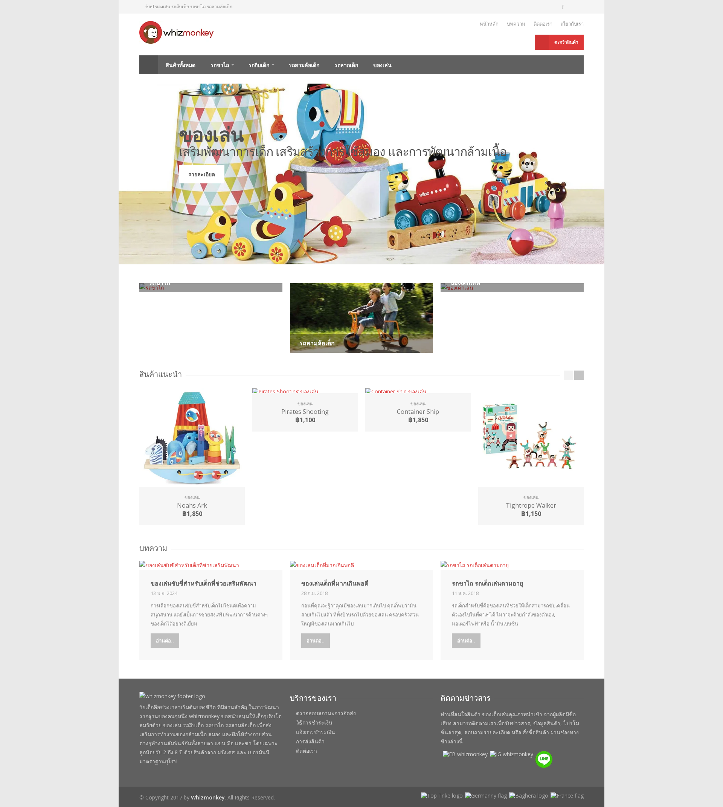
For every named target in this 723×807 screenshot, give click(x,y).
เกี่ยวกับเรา (572, 23)
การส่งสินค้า (310, 741)
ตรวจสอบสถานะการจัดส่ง (326, 713)
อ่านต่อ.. (165, 640)
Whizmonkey (208, 797)
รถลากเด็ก (346, 65)
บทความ (516, 23)
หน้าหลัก (489, 23)
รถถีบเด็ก (259, 65)
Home (148, 64)
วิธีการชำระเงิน (314, 722)
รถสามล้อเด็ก (304, 65)
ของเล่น (382, 65)
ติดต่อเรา (543, 23)
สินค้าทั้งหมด (180, 65)
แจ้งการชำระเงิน (315, 732)
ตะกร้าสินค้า (566, 42)
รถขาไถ (219, 65)
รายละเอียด (201, 174)
